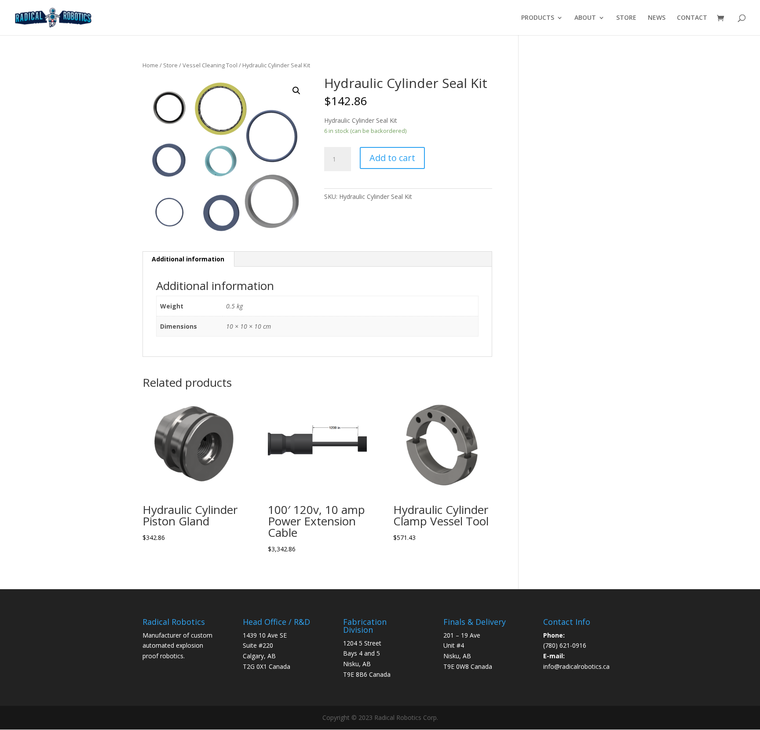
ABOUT (585, 18)
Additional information (188, 259)
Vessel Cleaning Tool (210, 65)
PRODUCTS (537, 18)
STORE (626, 18)
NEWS (656, 18)
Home (150, 65)
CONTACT (692, 18)
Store (170, 65)
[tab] (188, 259)
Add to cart (392, 158)
